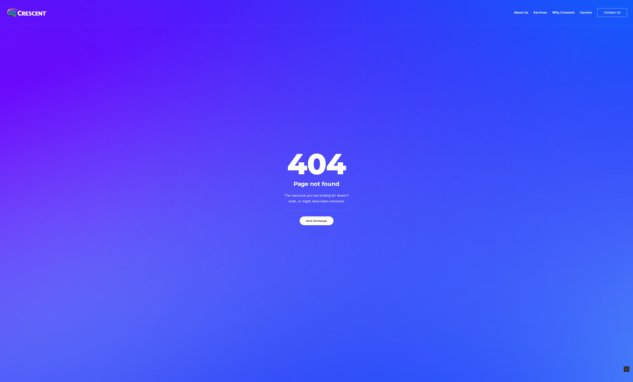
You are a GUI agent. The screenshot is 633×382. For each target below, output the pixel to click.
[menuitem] (522, 12)
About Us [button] (521, 12)
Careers (586, 12)
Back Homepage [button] (316, 220)
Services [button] (540, 12)
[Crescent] (27, 12)
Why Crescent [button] (563, 12)
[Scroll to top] (626, 368)
